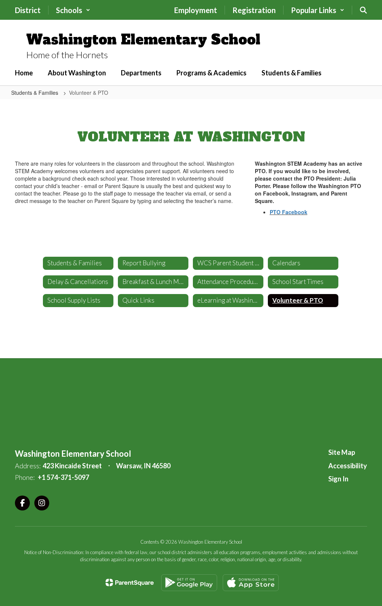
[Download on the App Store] (251, 582)
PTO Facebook (288, 212)
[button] (73, 10)
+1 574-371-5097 (63, 477)
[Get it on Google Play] (189, 582)
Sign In (338, 479)
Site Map (341, 452)
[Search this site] (363, 10)
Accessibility (347, 466)
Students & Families (35, 92)
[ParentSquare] (130, 582)
